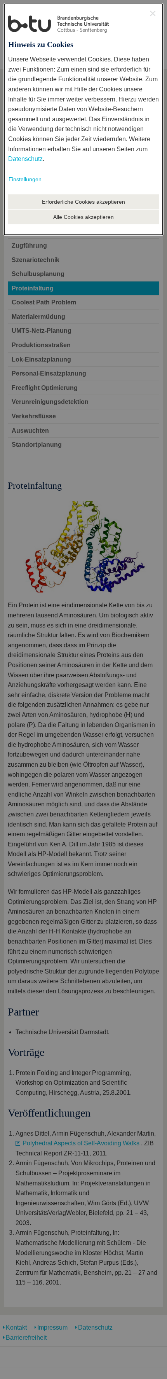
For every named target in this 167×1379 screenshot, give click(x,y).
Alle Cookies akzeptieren (83, 217)
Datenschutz (25, 159)
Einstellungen (25, 179)
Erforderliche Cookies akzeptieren (83, 202)
